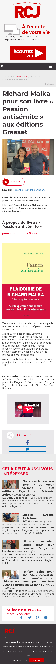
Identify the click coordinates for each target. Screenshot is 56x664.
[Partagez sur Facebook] (27, 442)
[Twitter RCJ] (29, 617)
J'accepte (36, 660)
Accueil (7, 76)
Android (35, 39)
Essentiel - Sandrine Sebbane (30, 190)
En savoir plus (19, 660)
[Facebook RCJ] (20, 617)
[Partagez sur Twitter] (27, 449)
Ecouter (15, 181)
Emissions (21, 76)
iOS (24, 39)
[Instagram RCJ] (37, 617)
